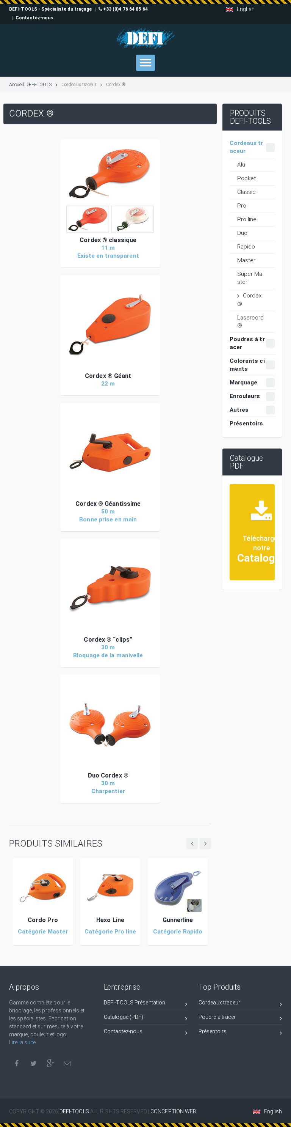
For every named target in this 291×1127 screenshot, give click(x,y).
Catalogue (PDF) (124, 1017)
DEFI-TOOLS (74, 1111)
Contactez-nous (123, 1031)
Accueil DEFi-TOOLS (30, 84)
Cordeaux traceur (220, 1003)
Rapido (246, 246)
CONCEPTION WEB (173, 1111)
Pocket (246, 178)
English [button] (246, 9)
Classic (246, 192)
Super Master (250, 278)
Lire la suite (22, 1042)
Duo (242, 233)
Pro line (247, 219)
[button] (110, 189)
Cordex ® (249, 299)
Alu (241, 164)
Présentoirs (213, 1031)
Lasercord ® (250, 321)
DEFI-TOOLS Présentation (134, 1003)
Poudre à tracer (217, 1017)
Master (246, 260)
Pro (241, 205)
